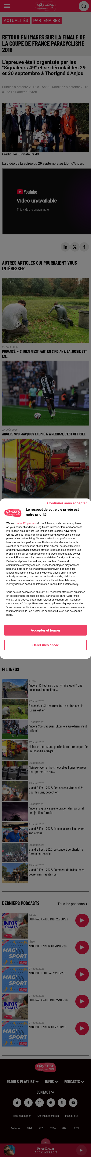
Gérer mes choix (45, 644)
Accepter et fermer (45, 630)
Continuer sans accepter (67, 503)
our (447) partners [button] (26, 523)
